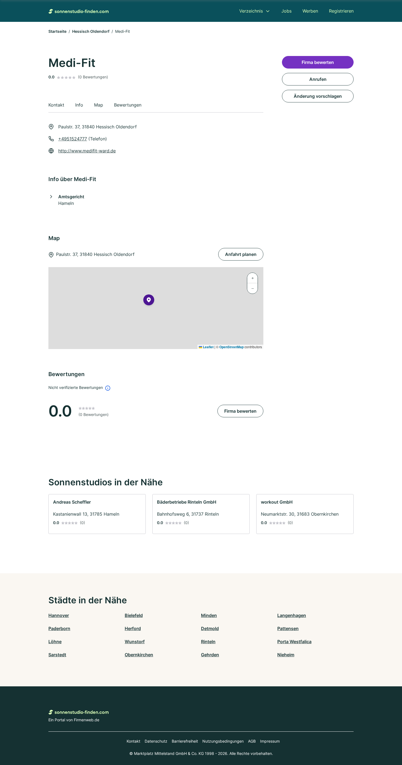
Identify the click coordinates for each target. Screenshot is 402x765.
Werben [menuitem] (310, 11)
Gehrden (210, 654)
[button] (149, 301)
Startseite (57, 31)
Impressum (270, 741)
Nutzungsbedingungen (223, 741)
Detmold (210, 628)
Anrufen (318, 79)
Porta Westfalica (294, 641)
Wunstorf (135, 641)
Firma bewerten (240, 411)
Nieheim (285, 654)
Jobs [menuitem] (286, 11)
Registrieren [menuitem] (341, 11)
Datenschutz (156, 741)
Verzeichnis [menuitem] (251, 11)
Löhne (55, 641)
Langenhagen (291, 615)
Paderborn (59, 628)
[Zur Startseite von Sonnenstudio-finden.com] (78, 11)
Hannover (58, 615)
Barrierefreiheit (185, 741)
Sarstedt (57, 654)
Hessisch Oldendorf (90, 31)
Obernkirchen (139, 654)
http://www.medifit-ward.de (87, 150)
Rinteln (208, 641)
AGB (252, 741)
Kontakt (133, 741)
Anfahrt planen (241, 254)
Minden (209, 615)
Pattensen (288, 628)
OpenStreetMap (231, 346)
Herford (133, 628)
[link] (97, 514)
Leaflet (208, 346)
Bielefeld (134, 615)
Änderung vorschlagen (318, 96)
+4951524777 (72, 138)
